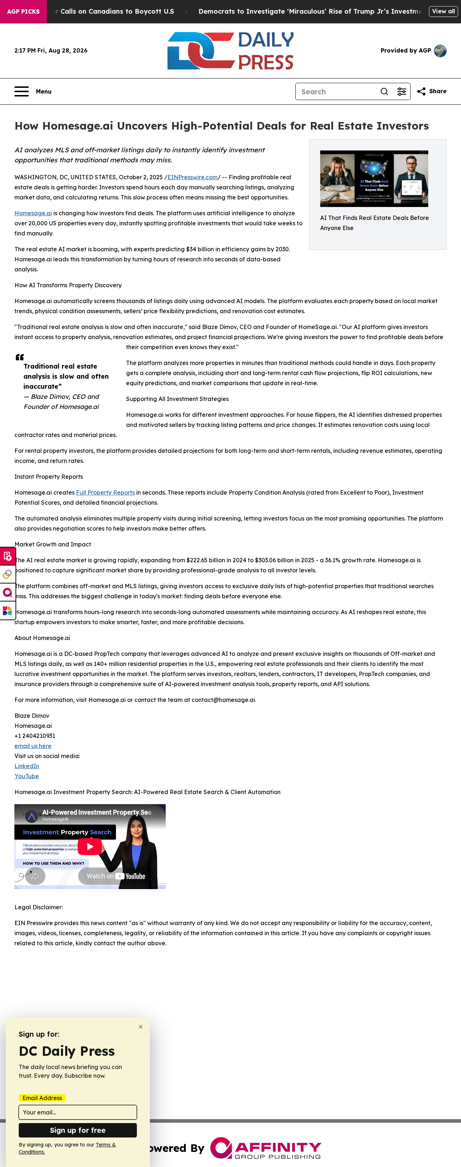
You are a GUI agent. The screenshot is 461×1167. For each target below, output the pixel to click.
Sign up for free (78, 1130)
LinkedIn (26, 766)
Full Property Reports (105, 492)
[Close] (140, 1026)
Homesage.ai (33, 213)
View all (443, 11)
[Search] (384, 91)
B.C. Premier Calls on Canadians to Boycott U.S (96, 11)
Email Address (42, 1097)
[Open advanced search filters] (401, 91)
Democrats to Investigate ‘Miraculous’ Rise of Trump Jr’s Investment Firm (322, 11)
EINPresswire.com (192, 177)
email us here (33, 745)
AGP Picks (23, 11)
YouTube (26, 776)
